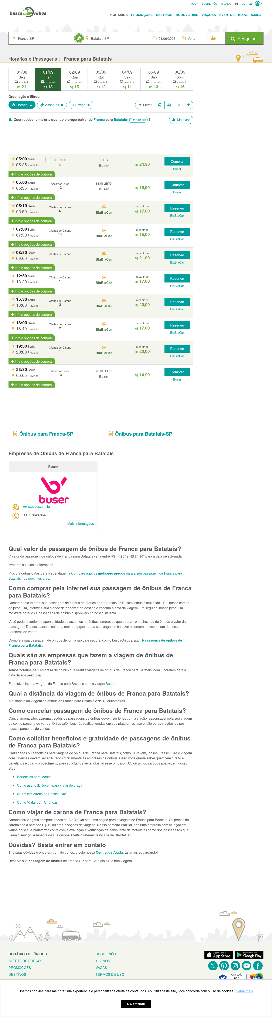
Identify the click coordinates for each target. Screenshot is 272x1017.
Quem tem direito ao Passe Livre (41, 793)
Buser (110, 683)
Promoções (142, 14)
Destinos (164, 14)
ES (243, 3)
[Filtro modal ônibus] (160, 105)
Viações (209, 14)
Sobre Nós (209, 3)
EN (250, 3)
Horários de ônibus (27, 953)
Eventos (227, 14)
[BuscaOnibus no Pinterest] (224, 965)
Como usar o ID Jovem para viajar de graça (49, 785)
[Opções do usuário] (258, 3)
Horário (22, 104)
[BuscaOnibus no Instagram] (235, 965)
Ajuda (194, 3)
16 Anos (226, 3)
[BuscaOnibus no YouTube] (246, 965)
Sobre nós (106, 953)
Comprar (177, 161)
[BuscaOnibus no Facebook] (258, 965)
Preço (81, 104)
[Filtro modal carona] (169, 105)
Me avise (183, 119)
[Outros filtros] (188, 105)
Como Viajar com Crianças (37, 802)
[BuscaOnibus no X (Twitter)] (212, 965)
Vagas (101, 967)
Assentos (52, 104)
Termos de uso (110, 974)
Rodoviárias (187, 14)
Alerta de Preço (24, 960)
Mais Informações (80, 523)
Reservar (177, 208)
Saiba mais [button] (244, 991)
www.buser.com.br (36, 506)
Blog (242, 14)
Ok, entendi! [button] (136, 1004)
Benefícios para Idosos (34, 776)
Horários (119, 14)
